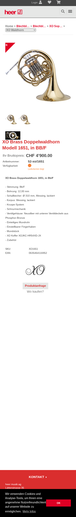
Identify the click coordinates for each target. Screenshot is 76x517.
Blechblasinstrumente (23, 26)
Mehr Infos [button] (29, 511)
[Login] (40, 2)
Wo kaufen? (35, 291)
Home (9, 26)
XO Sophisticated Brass (56, 26)
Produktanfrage (35, 285)
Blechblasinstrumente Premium (39, 26)
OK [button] (58, 503)
